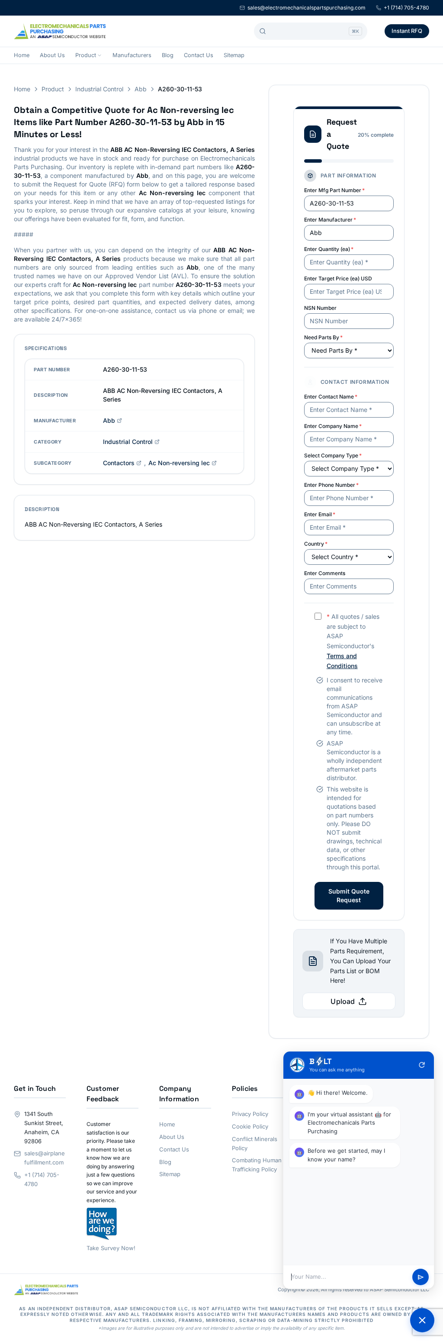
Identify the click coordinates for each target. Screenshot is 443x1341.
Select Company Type (333, 455)
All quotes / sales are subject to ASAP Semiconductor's (353, 641)
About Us (52, 55)
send (420, 1277)
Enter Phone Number (331, 485)
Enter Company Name (333, 426)
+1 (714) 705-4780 (406, 7)
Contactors (119, 462)
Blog (167, 55)
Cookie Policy (250, 1126)
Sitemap (234, 55)
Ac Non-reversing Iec (179, 462)
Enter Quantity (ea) (328, 249)
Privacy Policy (250, 1113)
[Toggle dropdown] (99, 55)
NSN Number (320, 308)
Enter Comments (324, 573)
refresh (421, 1065)
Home (21, 55)
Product (85, 55)
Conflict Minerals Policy (254, 1143)
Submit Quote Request (348, 896)
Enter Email (319, 514)
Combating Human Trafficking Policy (257, 1165)
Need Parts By (323, 337)
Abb (141, 89)
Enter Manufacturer (330, 219)
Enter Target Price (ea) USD (338, 278)
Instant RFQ (407, 30)
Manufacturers (131, 55)
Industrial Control (99, 89)
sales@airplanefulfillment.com (44, 1158)
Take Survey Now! (111, 1248)
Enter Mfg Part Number (334, 190)
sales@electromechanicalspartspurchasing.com (306, 7)
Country (315, 543)
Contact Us (198, 55)
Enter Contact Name (330, 396)
